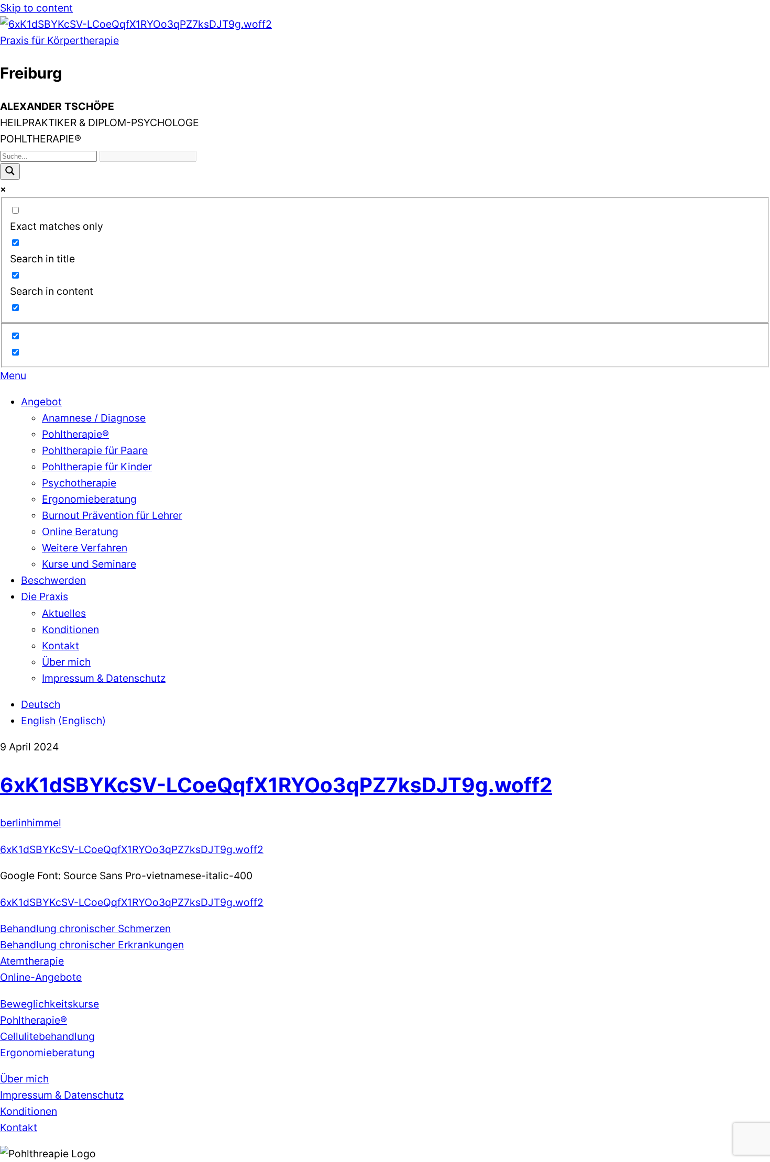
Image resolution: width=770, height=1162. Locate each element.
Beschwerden (53, 580)
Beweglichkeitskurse (49, 1004)
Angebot (41, 401)
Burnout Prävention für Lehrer (112, 515)
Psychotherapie (79, 483)
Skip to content (36, 8)
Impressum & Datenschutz (104, 678)
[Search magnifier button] (10, 171)
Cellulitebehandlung (47, 1036)
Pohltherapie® (75, 434)
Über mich (66, 662)
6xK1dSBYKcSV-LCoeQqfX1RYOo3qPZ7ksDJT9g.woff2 (276, 784)
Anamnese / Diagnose (94, 418)
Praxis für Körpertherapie (59, 40)
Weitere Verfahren (84, 547)
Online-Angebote (41, 977)
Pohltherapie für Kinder (97, 466)
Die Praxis (44, 596)
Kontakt (60, 645)
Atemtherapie (32, 961)
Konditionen (70, 629)
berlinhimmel (30, 822)
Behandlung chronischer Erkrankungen (92, 944)
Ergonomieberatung (89, 499)
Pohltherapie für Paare (95, 450)
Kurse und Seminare (89, 564)
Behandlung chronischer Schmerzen (85, 928)
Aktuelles (64, 613)
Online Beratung (80, 531)
